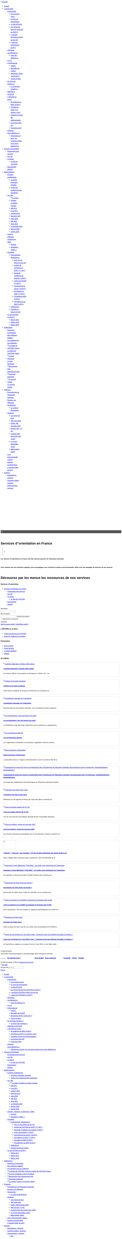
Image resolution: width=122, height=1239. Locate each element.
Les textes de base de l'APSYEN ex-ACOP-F (17, 29)
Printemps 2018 (16, 128)
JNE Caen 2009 (16, 421)
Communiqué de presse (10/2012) (25, 1135)
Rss (12, 1236)
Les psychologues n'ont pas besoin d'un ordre (19, 720)
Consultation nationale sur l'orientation (17, 703)
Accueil (6, 6)
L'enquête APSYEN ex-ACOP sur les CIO (17, 37)
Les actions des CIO (17, 1039)
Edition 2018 (15, 322)
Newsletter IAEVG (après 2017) (21, 1016)
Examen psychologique (15, 1220)
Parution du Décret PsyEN (20, 1148)
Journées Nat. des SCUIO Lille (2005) (16, 436)
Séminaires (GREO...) (18, 1117)
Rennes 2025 (15, 229)
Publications (15, 307)
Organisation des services (16, 591)
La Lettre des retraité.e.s (19, 1023)
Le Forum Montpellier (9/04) (14, 444)
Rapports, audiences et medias (14, 636)
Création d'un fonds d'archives (14, 686)
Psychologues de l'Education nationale (13, 395)
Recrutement (11, 167)
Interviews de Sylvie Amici (12, 922)
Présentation (11, 11)
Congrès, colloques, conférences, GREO (20, 1112)
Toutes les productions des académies (16, 190)
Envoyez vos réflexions (15, 1189)
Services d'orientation (11, 149)
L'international (12, 63)
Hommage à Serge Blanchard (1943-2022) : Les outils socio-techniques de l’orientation (34, 870)
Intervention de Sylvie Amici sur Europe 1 (17, 888)
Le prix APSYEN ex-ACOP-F (16, 1150)
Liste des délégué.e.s (18, 1003)
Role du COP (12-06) (18, 1207)
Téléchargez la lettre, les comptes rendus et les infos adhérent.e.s (16, 141)
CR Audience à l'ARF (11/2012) (24, 1137)
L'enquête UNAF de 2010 (15, 1223)
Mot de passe (5, 614)
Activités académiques (15, 1073)
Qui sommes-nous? (17, 982)
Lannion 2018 (15, 213)
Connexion (3, 621)
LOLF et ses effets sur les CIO (24, 1125)
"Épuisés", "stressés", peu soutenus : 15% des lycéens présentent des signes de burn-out (35, 853)
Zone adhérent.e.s (13, 133)
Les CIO (10, 156)
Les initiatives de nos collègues (18, 1169)
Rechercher (4, 967)
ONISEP (10, 169)
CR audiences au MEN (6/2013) (25, 1143)
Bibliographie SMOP (17, 1215)
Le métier (10, 159)
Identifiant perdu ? (22, 624)
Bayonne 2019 (15, 216)
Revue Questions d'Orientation (14, 755)
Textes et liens (16, 79)
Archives (7, 473)
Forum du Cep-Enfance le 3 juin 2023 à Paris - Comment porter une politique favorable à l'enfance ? (38, 939)
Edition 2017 (15, 320)
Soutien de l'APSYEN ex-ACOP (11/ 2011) (20, 268)
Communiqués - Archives (15, 1233)
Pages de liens (9, 648)
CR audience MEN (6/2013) (23, 1140)
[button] (61, 531)
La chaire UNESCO (10, 651)
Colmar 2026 (15, 232)
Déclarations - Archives (15, 1228)
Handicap (10, 413)
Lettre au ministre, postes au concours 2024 (18, 829)
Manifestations (9, 172)
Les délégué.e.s (12, 53)
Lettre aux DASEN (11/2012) (24, 1132)
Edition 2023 (15, 325)
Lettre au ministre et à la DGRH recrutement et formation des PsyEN (27, 905)
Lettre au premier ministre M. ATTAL (16, 812)
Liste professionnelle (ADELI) (12, 457)
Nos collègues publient (15, 1166)
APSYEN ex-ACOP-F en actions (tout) (15, 110)
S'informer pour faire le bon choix (15, 795)
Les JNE (10, 195)
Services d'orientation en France (15, 589)
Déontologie (11, 405)
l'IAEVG (13, 66)
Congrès (13, 244)
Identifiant (4, 609)
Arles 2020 (14, 219)
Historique (10, 50)
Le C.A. (9, 60)
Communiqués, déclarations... (21, 1122)
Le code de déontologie (19, 1194)
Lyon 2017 (14, 211)
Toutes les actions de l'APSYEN (15, 634)
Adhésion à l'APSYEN (14, 1026)
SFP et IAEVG (8, 646)
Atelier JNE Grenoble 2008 (19, 1205)
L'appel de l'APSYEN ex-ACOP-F (15, 45)
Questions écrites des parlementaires (23, 1036)
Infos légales (39, 958)
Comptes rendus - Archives (16, 1231)
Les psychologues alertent (12, 738)
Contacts (10, 130)
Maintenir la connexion (10, 619)
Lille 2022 (14, 221)
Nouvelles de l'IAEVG (18, 1013)
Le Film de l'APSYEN (18, 599)
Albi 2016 (14, 208)
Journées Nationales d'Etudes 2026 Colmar (18, 669)
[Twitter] (4, 552)
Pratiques (7, 390)
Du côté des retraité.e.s (15, 1021)
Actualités (10, 252)
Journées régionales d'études (14, 182)
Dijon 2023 (14, 224)
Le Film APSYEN (16, 24)
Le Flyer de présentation (19, 985)
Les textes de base (17, 1200)
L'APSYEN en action (14, 1029)
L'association (8, 9)
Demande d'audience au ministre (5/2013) (20, 275)
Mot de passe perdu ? (8, 624)
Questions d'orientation (15, 1163)
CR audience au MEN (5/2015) (21, 1031)
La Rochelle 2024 (16, 226)
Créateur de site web (26, 962)
